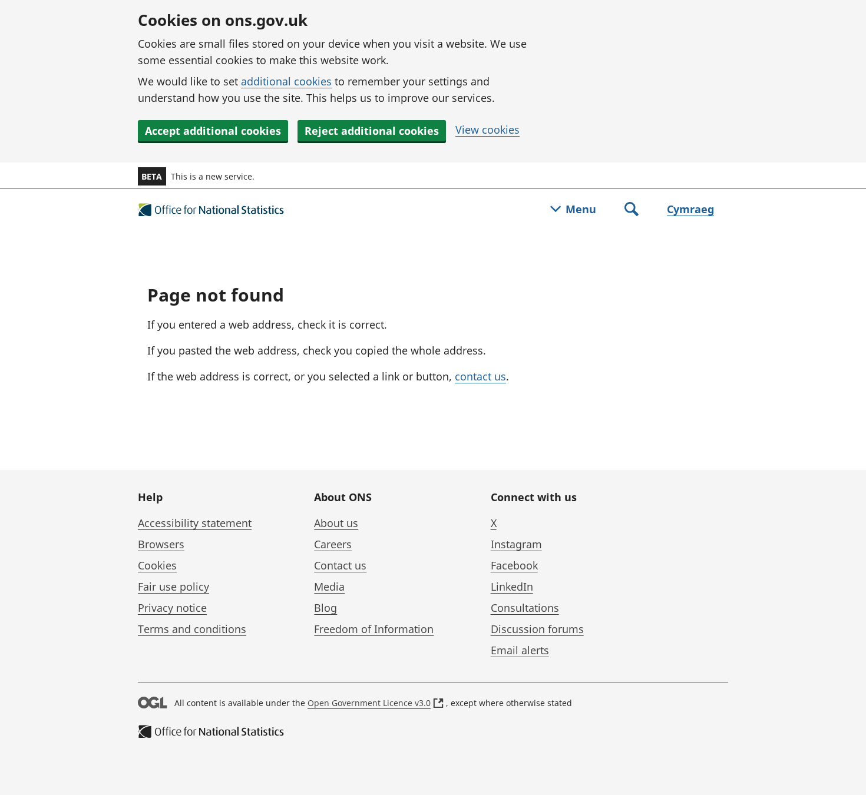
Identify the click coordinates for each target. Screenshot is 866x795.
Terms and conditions (192, 629)
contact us (480, 376)
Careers (333, 544)
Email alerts (520, 650)
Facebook (514, 565)
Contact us (340, 565)
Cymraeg (690, 209)
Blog (325, 608)
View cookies (487, 129)
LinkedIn (512, 586)
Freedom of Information (374, 629)
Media (329, 586)
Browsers (161, 544)
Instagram (516, 544)
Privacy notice (172, 608)
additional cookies (286, 81)
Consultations (525, 608)
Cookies (157, 565)
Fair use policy (173, 586)
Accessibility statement (195, 523)
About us (336, 523)
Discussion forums (537, 629)
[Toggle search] (631, 210)
